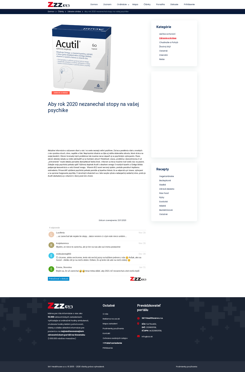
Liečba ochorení (167, 33)
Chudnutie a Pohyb (168, 42)
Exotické (163, 201)
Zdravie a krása (74, 11)
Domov (94, 4)
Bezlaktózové (166, 210)
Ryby (161, 197)
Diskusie (174, 4)
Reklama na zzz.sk (111, 318)
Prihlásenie (189, 4)
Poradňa (160, 4)
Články (147, 4)
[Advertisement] (124, 131)
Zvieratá (163, 55)
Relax (162, 59)
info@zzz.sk (147, 336)
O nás (105, 314)
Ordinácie (122, 4)
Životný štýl (165, 46)
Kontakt (106, 333)
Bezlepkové (165, 180)
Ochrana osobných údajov (115, 338)
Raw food (164, 193)
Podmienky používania (113, 328)
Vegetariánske (166, 176)
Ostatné (163, 50)
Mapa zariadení (110, 323)
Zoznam (107, 4)
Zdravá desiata (166, 188)
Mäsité (162, 205)
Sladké (162, 184)
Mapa (135, 4)
